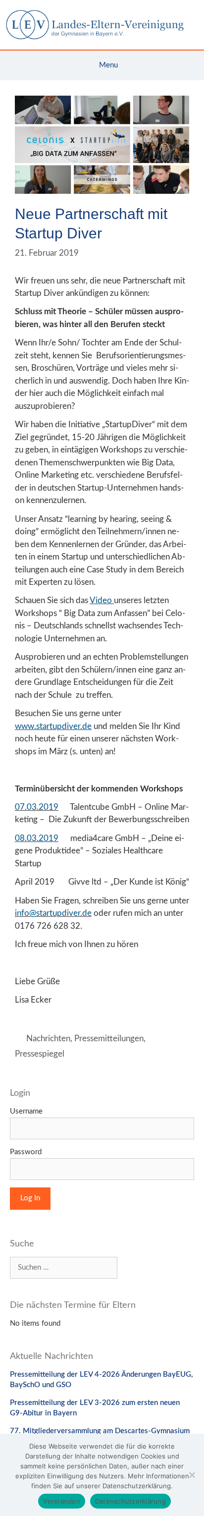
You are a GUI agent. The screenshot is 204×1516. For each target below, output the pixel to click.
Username (26, 1111)
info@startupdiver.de (53, 913)
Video (102, 600)
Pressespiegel (39, 1054)
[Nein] (192, 1475)
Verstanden (61, 1501)
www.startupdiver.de (53, 726)
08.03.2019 (36, 838)
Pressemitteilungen (109, 1038)
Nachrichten (48, 1038)
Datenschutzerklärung (130, 1501)
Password (26, 1152)
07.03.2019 (36, 807)
